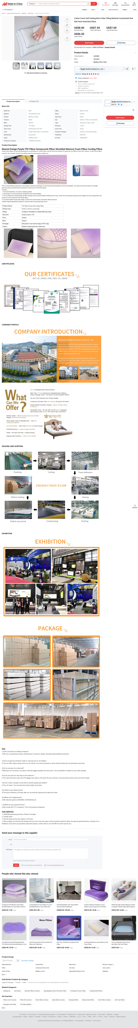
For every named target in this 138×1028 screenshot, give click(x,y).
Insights (116, 1014)
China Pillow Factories (41, 1000)
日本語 (89, 1016)
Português (37, 1016)
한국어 (84, 1016)
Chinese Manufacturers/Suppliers (46, 1014)
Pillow (3, 968)
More (3, 1008)
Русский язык (52, 1016)
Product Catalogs (28, 960)
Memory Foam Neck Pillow (42, 13)
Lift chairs (72, 968)
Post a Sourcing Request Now (54, 865)
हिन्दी (94, 1016)
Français (44, 1016)
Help (102, 9)
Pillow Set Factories (26, 1000)
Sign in (134, 5)
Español (31, 1016)
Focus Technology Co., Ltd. (57, 1020)
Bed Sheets (17, 991)
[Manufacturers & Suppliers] (12, 4)
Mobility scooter (40, 971)
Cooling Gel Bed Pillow (96, 991)
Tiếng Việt (112, 1016)
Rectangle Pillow (73, 1000)
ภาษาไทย (99, 1016)
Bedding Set (6, 991)
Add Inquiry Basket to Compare (37, 73)
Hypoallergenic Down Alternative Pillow (55, 991)
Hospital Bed (39, 964)
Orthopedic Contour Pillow (78, 991)
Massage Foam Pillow (9, 1004)
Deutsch (66, 1016)
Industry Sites (81, 1014)
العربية (79, 1016)
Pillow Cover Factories (9, 1000)
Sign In (77, 93)
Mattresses (72, 964)
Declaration (88, 1020)
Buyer (93, 9)
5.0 (113, 104)
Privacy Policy (96, 1020)
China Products (32, 1014)
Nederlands (72, 1016)
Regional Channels (91, 1014)
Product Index (101, 1014)
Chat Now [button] (122, 43)
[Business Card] (133, 110)
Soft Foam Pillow (120, 1000)
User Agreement (79, 1020)
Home (3, 13)
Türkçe (105, 1016)
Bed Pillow (30, 13)
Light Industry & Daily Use (13, 13)
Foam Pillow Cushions (104, 1000)
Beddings (105, 971)
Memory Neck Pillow (88, 1000)
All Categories (8, 9)
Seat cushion (106, 968)
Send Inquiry (89, 43)
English (25, 1016)
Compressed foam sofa (42, 968)
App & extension (113, 9)
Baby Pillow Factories (58, 1000)
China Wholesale (61, 1014)
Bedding (24, 13)
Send (16, 865)
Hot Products (23, 1014)
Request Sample (110, 47)
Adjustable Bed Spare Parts (77, 971)
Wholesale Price (72, 1014)
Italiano (60, 1016)
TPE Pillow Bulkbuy (25, 1004)
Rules (134, 9)
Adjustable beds (6, 964)
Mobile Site (109, 1014)
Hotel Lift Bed (6, 971)
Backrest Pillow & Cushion (32, 991)
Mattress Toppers (108, 964)
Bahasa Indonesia (121, 1016)
